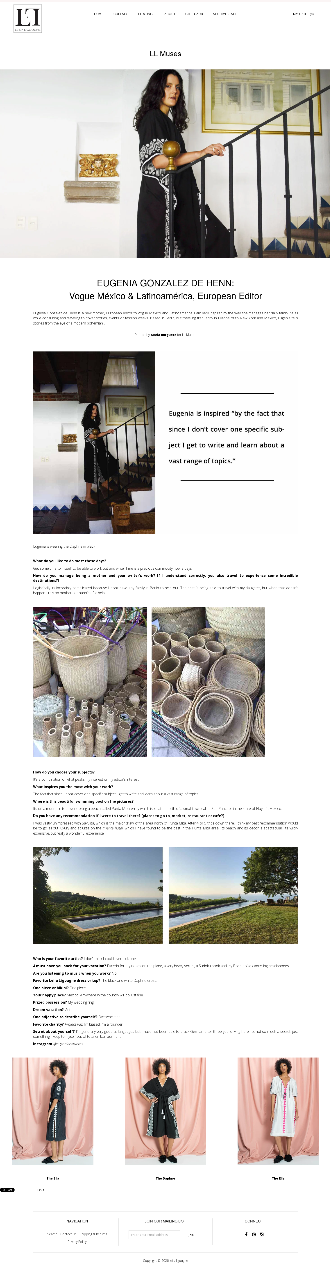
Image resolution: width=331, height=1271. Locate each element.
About (170, 14)
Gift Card (194, 14)
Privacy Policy (77, 1242)
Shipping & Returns (93, 1234)
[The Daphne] (165, 1173)
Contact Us (68, 1234)
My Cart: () (303, 14)
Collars (121, 14)
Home (99, 14)
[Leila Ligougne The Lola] (52, 1173)
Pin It (40, 1190)
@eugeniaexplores (68, 1043)
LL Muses (146, 14)
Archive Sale (225, 14)
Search (52, 1234)
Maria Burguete (163, 335)
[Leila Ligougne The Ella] (278, 1173)
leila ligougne (179, 1260)
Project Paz (73, 1024)
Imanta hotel (112, 828)
